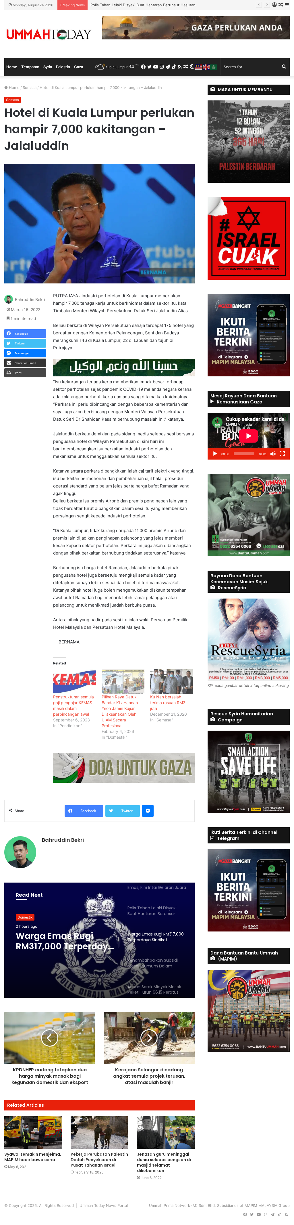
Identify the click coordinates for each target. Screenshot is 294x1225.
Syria (47, 66)
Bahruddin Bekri (30, 299)
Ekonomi (24, 917)
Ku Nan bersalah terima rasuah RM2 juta (167, 702)
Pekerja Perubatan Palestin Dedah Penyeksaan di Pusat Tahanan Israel (99, 1159)
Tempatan (30, 66)
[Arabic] (214, 66)
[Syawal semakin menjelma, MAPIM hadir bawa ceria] (33, 1132)
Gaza (78, 66)
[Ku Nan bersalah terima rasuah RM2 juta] (171, 681)
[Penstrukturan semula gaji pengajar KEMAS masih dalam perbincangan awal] (74, 681)
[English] (206, 66)
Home (11, 66)
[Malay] (199, 66)
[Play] (215, 454)
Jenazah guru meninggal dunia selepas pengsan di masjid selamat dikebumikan (164, 1162)
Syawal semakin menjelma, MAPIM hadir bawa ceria (32, 1157)
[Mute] (273, 454)
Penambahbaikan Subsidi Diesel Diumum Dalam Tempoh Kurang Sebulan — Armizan (58, 942)
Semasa (29, 87)
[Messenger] (148, 811)
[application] (249, 436)
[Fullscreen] (282, 454)
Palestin (63, 66)
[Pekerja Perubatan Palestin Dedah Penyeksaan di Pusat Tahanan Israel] (99, 1132)
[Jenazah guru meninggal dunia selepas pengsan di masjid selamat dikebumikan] (166, 1132)
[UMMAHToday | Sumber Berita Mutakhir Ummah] (49, 34)
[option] (99, 940)
